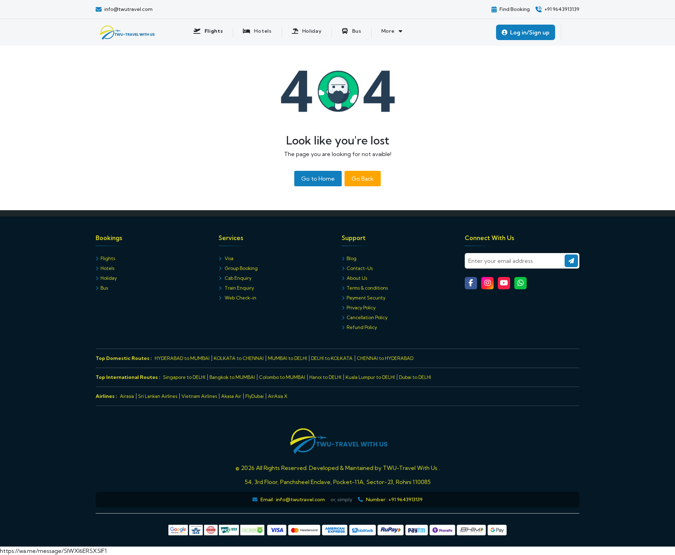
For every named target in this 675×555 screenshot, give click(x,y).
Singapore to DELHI (184, 377)
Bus (104, 288)
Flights (108, 258)
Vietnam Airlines (199, 396)
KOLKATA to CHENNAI (239, 358)
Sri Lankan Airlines (157, 396)
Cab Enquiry (237, 278)
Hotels (107, 268)
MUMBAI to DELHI (287, 358)
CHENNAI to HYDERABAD (385, 358)
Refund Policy (362, 327)
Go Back (363, 178)
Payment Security (366, 298)
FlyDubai (254, 396)
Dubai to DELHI (415, 377)
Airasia (127, 396)
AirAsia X (278, 396)
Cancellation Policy (367, 317)
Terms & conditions (367, 288)
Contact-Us (360, 268)
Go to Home (318, 178)
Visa (228, 258)
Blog (351, 258)
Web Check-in (240, 298)
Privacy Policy (361, 307)
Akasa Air (231, 396)
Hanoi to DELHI (325, 377)
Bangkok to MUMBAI (232, 377)
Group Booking (241, 268)
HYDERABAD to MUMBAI (182, 358)
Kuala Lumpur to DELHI (370, 377)
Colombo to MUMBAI (282, 377)
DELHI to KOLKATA (332, 358)
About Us (357, 278)
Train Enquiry (239, 288)
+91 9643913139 (405, 499)
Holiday (109, 278)
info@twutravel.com (300, 499)
